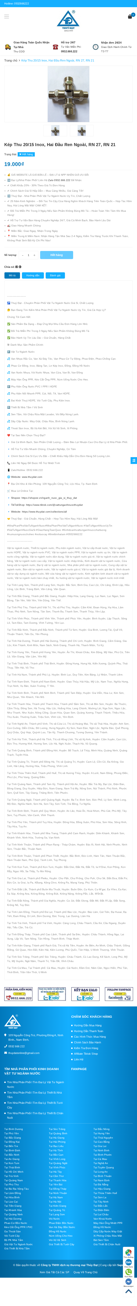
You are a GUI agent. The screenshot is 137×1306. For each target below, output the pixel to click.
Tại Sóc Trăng (57, 1129)
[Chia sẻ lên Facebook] (17, 266)
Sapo (120, 1265)
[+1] (20, 266)
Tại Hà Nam (56, 1197)
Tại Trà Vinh (11, 1176)
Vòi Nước (54, 1218)
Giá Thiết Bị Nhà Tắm (17, 1248)
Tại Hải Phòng (57, 1141)
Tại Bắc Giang (12, 1137)
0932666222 (21, 3)
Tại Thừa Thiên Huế (105, 1193)
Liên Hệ (78, 1059)
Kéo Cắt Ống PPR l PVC (18, 1227)
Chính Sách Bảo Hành (87, 1042)
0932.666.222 (69, 51)
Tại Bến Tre (11, 1146)
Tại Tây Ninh (100, 1201)
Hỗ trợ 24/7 (68, 42)
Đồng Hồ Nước (102, 1227)
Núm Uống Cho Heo (60, 1235)
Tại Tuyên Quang (103, 1167)
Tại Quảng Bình (58, 1133)
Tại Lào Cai (11, 1201)
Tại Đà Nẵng (100, 1184)
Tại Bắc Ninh (11, 1154)
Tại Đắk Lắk (100, 1205)
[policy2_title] (55, 47)
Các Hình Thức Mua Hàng (90, 1036)
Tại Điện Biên (101, 1210)
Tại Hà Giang (56, 1137)
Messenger (129, 1286)
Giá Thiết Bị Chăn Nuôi (106, 1244)
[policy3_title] (95, 47)
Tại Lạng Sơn (57, 1214)
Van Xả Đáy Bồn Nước (62, 1227)
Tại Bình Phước (102, 1154)
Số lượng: (10, 254)
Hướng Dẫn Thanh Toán (88, 1031)
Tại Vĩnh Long (57, 1159)
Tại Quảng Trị (57, 1210)
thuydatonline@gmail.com (24, 1052)
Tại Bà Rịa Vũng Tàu (16, 1188)
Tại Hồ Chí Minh (13, 1171)
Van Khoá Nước (102, 1218)
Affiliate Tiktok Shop (86, 1053)
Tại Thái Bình (12, 1167)
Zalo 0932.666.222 (59, 180)
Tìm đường (128, 1257)
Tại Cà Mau (100, 1159)
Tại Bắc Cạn (56, 1154)
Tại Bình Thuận (102, 1176)
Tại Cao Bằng (101, 1141)
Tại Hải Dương (12, 1218)
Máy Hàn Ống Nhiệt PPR (107, 1223)
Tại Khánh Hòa (13, 1210)
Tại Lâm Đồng (12, 1193)
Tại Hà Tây (55, 1171)
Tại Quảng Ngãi (58, 1163)
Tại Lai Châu (100, 1214)
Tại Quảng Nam (13, 1180)
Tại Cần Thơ (56, 1176)
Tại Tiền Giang (13, 1205)
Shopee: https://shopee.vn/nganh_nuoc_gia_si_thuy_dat (44, 497)
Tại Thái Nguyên (103, 1137)
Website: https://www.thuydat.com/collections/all (38, 511)
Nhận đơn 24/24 (111, 42)
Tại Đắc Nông (101, 1129)
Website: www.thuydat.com (26, 476)
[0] (130, 17)
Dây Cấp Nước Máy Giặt (107, 1231)
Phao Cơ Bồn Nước (15, 1223)
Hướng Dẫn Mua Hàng (88, 1025)
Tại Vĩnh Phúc (57, 1167)
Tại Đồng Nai (12, 1141)
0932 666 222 (16, 1046)
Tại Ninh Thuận (58, 1193)
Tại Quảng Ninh (13, 1214)
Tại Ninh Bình (101, 1150)
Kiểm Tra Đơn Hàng (86, 1048)
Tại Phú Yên (11, 1133)
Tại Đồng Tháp (57, 1188)
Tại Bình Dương (13, 1129)
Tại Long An (100, 1171)
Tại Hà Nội (55, 1201)
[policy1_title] (8, 47)
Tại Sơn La (99, 1197)
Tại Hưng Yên (101, 1133)
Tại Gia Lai (99, 1146)
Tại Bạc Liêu (56, 1146)
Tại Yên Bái (55, 1184)
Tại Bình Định (12, 1150)
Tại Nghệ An (100, 1163)
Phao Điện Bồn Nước (61, 1223)
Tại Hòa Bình (12, 1197)
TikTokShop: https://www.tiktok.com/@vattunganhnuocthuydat (47, 504)
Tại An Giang (11, 1159)
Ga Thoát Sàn (12, 1231)
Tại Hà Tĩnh (56, 1150)
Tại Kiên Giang (57, 1205)
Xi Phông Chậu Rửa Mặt (107, 1235)
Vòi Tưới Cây (12, 1235)
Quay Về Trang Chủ (85, 1272)
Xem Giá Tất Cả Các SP (54, 1272)
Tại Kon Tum (11, 1163)
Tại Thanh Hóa (57, 1180)
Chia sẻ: (9, 266)
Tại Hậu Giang (101, 1188)
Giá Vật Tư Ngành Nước (18, 1244)
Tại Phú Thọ (11, 1184)
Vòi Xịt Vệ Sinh (57, 1240)
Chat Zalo (128, 1267)
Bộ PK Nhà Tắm (13, 1240)
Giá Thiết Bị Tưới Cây (61, 1244)
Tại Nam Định (101, 1180)
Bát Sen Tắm (101, 1240)
